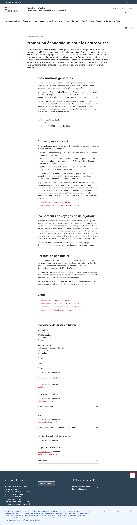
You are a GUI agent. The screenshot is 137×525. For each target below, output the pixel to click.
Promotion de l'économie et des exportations (58, 310)
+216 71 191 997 (44, 372)
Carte (40, 363)
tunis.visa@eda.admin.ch (47, 422)
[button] (12, 21)
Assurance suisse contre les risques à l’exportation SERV (62, 307)
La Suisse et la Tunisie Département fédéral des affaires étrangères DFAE (47, 9)
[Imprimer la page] (126, 27)
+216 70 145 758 (44, 419)
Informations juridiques (31, 520)
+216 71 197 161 (44, 452)
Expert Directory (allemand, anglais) (54, 202)
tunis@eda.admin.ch (46, 387)
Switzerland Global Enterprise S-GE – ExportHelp (59, 205)
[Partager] (131, 27)
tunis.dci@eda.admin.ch (47, 454)
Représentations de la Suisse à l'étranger (81, 487)
